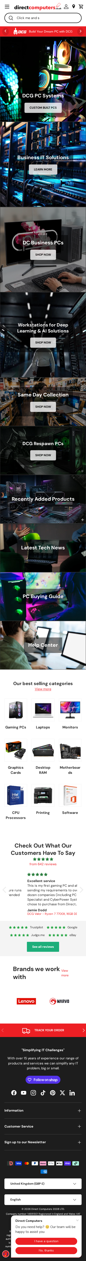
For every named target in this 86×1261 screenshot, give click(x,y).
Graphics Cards (16, 770)
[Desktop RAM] (43, 750)
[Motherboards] (70, 750)
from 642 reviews (43, 864)
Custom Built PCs (43, 108)
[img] (43, 859)
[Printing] (43, 795)
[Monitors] (70, 710)
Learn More (43, 169)
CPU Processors (16, 815)
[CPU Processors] (16, 795)
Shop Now (43, 255)
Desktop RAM (43, 770)
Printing (43, 812)
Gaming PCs (15, 727)
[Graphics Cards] (16, 750)
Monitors (70, 727)
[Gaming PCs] (16, 710)
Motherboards (70, 770)
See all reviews (43, 947)
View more (43, 689)
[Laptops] (43, 710)
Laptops (43, 727)
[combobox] (43, 18)
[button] (80, 7)
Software (70, 812)
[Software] (70, 795)
